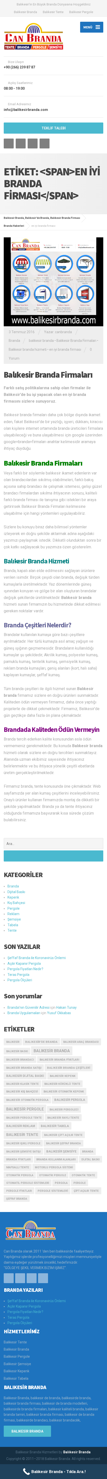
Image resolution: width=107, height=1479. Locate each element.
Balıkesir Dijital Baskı (25, 1076)
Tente (12, 930)
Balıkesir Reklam (20, 1126)
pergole (79, 1183)
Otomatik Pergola (19, 1175)
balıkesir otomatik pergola (27, 1100)
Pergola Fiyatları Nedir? (25, 969)
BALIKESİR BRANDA (27, 1431)
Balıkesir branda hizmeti (28, 349)
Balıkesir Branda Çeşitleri (68, 1067)
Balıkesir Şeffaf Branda (63, 1143)
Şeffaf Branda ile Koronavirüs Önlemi (36, 958)
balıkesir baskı (17, 1051)
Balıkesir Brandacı (20, 1059)
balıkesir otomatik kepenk (64, 1091)
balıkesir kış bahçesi (22, 1091)
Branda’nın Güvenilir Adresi (28, 1007)
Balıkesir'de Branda (41, 1042)
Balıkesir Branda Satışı (23, 1067)
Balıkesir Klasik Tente (22, 1084)
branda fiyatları (18, 1159)
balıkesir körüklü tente (62, 1084)
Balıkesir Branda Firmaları (76, 341)
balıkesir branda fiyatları (59, 1059)
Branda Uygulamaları (23, 1013)
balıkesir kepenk (62, 1076)
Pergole (13, 908)
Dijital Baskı (16, 892)
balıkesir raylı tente (63, 1117)
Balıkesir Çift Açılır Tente (63, 1135)
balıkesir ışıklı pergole (23, 1143)
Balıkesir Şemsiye (17, 1364)
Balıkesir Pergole (81, 12)
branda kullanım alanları (56, 1159)
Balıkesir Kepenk (16, 1371)
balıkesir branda (41, 341)
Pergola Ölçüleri (19, 980)
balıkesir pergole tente (24, 1117)
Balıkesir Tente (53, 12)
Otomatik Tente (83, 1175)
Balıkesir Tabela (55, 1126)
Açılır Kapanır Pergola (24, 963)
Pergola (61, 1183)
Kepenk (13, 897)
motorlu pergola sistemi (54, 1167)
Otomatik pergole (52, 1175)
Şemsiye (14, 919)
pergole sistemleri (53, 1190)
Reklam (13, 914)
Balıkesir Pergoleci (64, 1109)
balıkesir (12, 1042)
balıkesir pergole (25, 1109)
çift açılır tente (86, 1190)
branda (87, 1151)
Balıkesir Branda (25, 12)
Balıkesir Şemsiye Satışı (23, 1151)
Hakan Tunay (66, 1007)
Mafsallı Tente (17, 1167)
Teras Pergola (18, 975)
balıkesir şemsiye (61, 1151)
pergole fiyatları (19, 1190)
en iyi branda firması (65, 349)
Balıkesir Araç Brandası (81, 1042)
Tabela (12, 925)
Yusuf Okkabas (59, 1013)
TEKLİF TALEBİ (54, 128)
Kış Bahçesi (16, 903)
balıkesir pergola (69, 1100)
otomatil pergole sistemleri (27, 1183)
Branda (14, 341)
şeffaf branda (16, 1198)
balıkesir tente (22, 1134)
